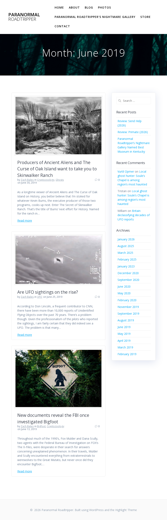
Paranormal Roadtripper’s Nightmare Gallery (95, 17)
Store (145, 17)
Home (59, 7)
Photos (104, 7)
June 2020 (124, 286)
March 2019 (125, 347)
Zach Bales (27, 180)
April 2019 (124, 341)
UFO (39, 297)
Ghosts (60, 180)
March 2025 (125, 253)
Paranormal (24, 17)
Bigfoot (41, 426)
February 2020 (127, 300)
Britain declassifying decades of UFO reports (134, 215)
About (74, 7)
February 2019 (127, 354)
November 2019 (128, 307)
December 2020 (128, 273)
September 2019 (128, 313)
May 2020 (124, 293)
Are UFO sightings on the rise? (47, 292)
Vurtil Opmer (126, 171)
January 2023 (126, 266)
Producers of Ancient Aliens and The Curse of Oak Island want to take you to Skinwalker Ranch (57, 169)
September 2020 (128, 280)
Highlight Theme (126, 510)
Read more (24, 220)
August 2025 (126, 246)
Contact (62, 26)
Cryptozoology (45, 180)
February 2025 (127, 259)
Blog (89, 7)
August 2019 (126, 320)
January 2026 (126, 239)
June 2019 (124, 327)
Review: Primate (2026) (133, 132)
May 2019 (124, 334)
